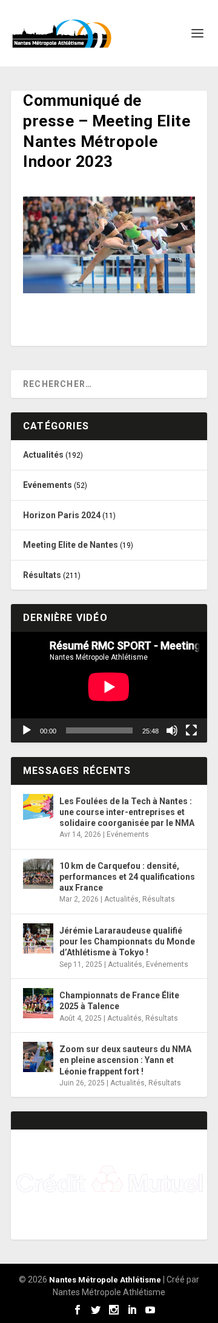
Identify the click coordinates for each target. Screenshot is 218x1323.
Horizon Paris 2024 (62, 515)
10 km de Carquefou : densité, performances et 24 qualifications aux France (127, 876)
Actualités (43, 455)
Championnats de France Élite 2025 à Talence (119, 1000)
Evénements (47, 485)
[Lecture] (27, 730)
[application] (109, 687)
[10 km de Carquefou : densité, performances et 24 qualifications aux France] (38, 874)
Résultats (42, 575)
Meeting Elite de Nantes (70, 545)
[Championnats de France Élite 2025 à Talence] (38, 1003)
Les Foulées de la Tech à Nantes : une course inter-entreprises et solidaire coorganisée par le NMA (126, 812)
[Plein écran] (191, 730)
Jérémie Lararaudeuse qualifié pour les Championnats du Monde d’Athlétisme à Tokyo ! (127, 941)
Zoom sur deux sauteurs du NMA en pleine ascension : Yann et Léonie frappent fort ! (125, 1060)
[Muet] (172, 730)
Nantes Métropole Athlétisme (105, 1279)
